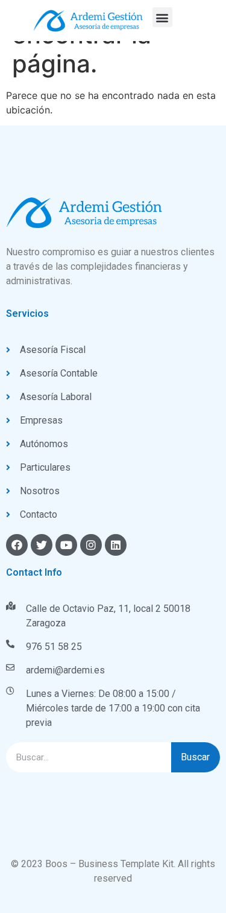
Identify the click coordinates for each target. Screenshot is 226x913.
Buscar (195, 757)
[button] (162, 17)
